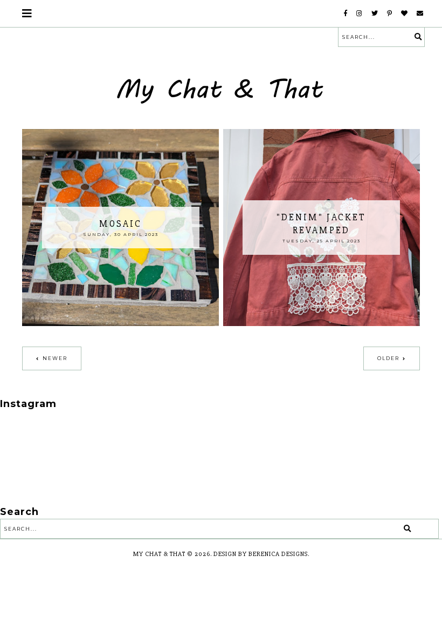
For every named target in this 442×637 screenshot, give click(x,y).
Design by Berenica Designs (260, 554)
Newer (55, 358)
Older (388, 358)
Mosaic (120, 223)
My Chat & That (159, 554)
